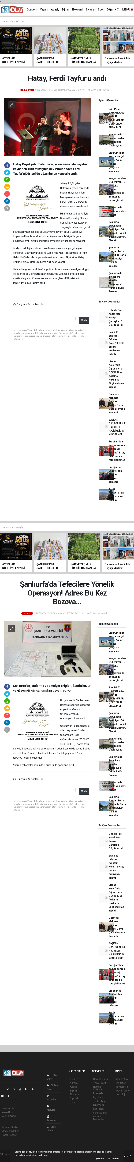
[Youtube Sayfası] (21, 1089)
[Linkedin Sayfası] (27, 1089)
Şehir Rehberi (100, 1112)
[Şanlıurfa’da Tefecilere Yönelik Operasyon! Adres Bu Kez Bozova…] (47, 649)
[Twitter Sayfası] (9, 1089)
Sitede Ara (122, 1079)
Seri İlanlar (99, 1108)
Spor (101, 9)
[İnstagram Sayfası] (15, 1089)
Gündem (32, 9)
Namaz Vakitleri (97, 1088)
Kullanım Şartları (10, 1127)
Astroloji (120, 1094)
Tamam (115, 1158)
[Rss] (34, 1089)
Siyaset (90, 9)
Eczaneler (98, 1093)
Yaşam (44, 9)
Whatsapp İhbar (10, 1131)
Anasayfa (8, 21)
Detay (101, 1158)
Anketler (120, 1083)
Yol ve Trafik (99, 1083)
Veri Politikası (9, 1116)
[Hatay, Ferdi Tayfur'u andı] (47, 126)
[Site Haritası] (3, 1096)
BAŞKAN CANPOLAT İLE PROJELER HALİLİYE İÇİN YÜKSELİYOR (117, 427)
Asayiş (55, 9)
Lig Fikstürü (99, 1097)
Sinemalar (98, 1105)
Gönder (84, 320)
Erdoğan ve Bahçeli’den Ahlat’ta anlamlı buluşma (115, 474)
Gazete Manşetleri (99, 1118)
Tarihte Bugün (100, 1101)
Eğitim (65, 9)
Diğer (110, 9)
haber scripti (6, 1157)
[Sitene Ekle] (10, 1096)
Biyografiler (122, 1086)
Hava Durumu (100, 1079)
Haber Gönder (9, 1134)
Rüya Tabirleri (123, 1090)
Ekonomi (77, 9)
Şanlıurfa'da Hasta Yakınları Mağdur (117, 211)
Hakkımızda (8, 1108)
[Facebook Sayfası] (3, 1089)
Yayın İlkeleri (8, 1112)
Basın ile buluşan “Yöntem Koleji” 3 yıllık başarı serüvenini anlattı (116, 343)
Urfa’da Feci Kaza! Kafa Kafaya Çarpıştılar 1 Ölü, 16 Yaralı (116, 317)
